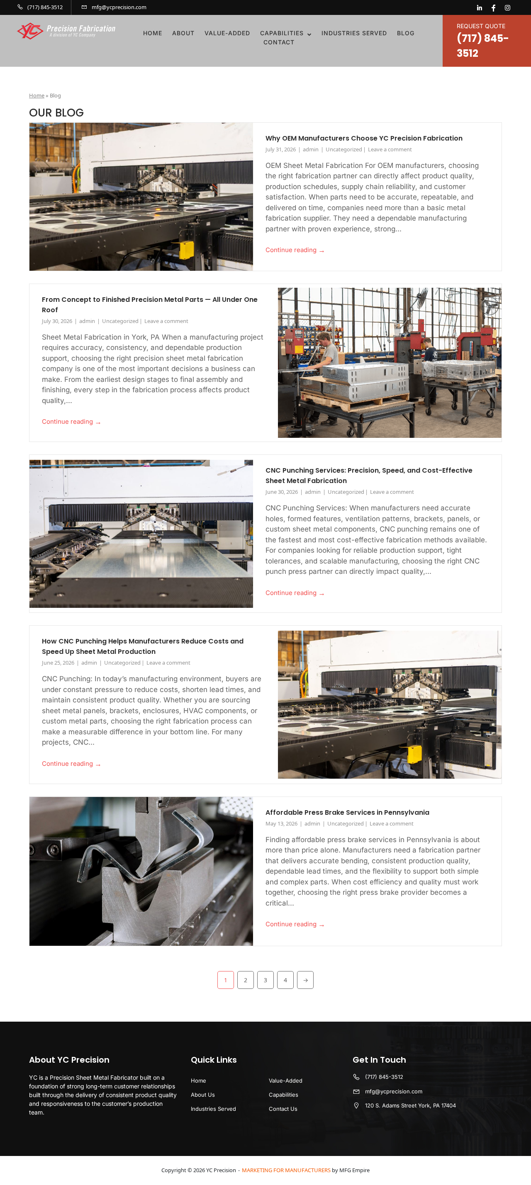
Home (152, 32)
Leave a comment (390, 149)
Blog (405, 32)
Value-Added (227, 32)
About (183, 32)
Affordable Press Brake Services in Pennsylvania (347, 812)
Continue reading (295, 250)
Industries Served (354, 32)
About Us (203, 1094)
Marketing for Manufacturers (286, 1170)
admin (311, 149)
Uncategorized (344, 149)
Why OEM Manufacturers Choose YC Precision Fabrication (364, 138)
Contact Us (283, 1108)
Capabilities (282, 32)
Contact (279, 42)
